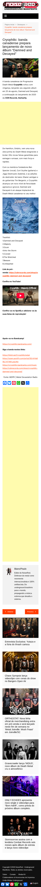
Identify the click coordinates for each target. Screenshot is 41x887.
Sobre (5, 874)
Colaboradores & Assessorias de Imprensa (19, 877)
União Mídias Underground (12, 880)
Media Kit (21, 874)
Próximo (30, 612)
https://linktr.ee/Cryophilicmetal (16, 355)
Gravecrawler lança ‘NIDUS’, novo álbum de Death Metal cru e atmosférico (19, 766)
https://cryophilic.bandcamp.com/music (20, 365)
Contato (13, 874)
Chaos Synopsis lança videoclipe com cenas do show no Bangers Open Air (20, 678)
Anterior (10, 612)
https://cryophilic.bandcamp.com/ (17, 344)
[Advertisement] (20, 123)
